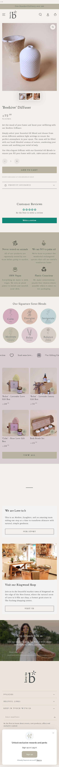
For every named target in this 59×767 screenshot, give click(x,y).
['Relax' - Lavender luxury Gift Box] (43, 381)
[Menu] (4, 14)
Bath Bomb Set (37, 438)
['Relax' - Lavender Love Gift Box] (15, 381)
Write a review (29, 220)
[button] (40, 14)
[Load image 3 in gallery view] (36, 96)
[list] (30, 266)
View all (29, 455)
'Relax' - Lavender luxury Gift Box (42, 398)
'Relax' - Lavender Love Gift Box (13, 398)
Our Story (29, 531)
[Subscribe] (29, 652)
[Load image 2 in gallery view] (29, 96)
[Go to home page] (13, 14)
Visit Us (29, 608)
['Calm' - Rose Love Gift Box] (15, 423)
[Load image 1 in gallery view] (22, 96)
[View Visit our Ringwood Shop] (29, 562)
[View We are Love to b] (29, 488)
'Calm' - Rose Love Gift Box (13, 440)
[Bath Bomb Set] (43, 423)
